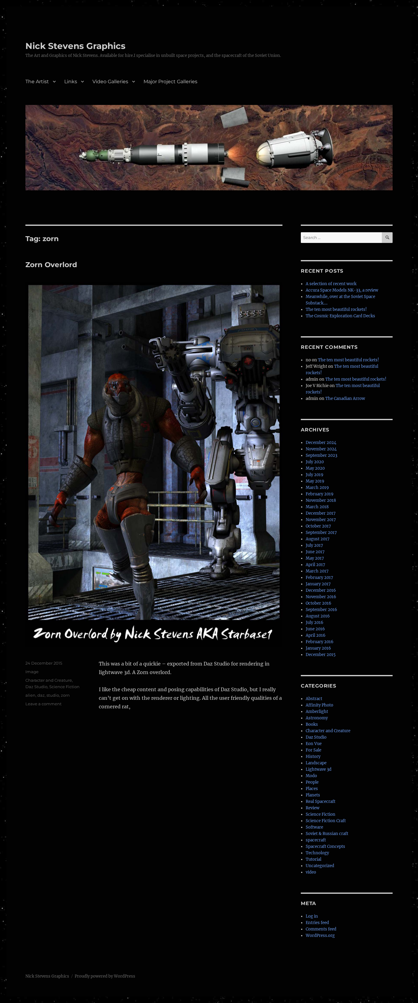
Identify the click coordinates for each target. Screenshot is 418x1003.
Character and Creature (48, 680)
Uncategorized (320, 865)
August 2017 (318, 539)
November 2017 (321, 519)
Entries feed (317, 922)
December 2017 (321, 513)
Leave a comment (43, 703)
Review (312, 808)
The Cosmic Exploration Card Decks (340, 316)
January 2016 (318, 648)
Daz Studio (36, 686)
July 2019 (314, 474)
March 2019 (317, 487)
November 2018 (321, 500)
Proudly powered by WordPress (105, 976)
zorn (65, 695)
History (313, 756)
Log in (312, 916)
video (311, 872)
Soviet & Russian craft (327, 833)
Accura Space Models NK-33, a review (342, 290)
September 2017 (321, 532)
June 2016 (315, 629)
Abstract (314, 698)
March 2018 (317, 506)
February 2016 (320, 641)
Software (314, 827)
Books (312, 724)
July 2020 (315, 461)
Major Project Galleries (170, 81)
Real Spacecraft (320, 801)
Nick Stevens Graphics (75, 46)
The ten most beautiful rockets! (336, 309)
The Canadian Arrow (345, 398)
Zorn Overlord (51, 264)
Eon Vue (314, 743)
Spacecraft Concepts (325, 846)
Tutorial (313, 859)
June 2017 (315, 551)
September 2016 (321, 609)
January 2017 (318, 584)
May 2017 (315, 558)
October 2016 (318, 603)
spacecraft (316, 840)
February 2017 (319, 577)
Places (312, 788)
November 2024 (321, 449)
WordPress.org (320, 935)
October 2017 (318, 526)
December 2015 (321, 654)
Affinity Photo (319, 705)
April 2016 (316, 635)
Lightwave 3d (318, 769)
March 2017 (317, 571)
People (312, 782)
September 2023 (321, 455)
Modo (311, 775)
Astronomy (317, 718)
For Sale (313, 750)
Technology (317, 853)
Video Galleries (110, 81)
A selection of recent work (331, 283)
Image (32, 671)
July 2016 (314, 622)
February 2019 (320, 494)
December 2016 (321, 590)
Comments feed (321, 929)
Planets (313, 795)
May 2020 (315, 468)
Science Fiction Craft (326, 820)
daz (41, 695)
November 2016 (321, 596)
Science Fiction (64, 686)
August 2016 (318, 616)
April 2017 (315, 564)
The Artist (37, 81)
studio (53, 695)
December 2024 (321, 442)
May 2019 (315, 481)
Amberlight (317, 711)
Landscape (316, 763)
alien (30, 695)
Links (70, 81)
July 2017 (314, 545)
